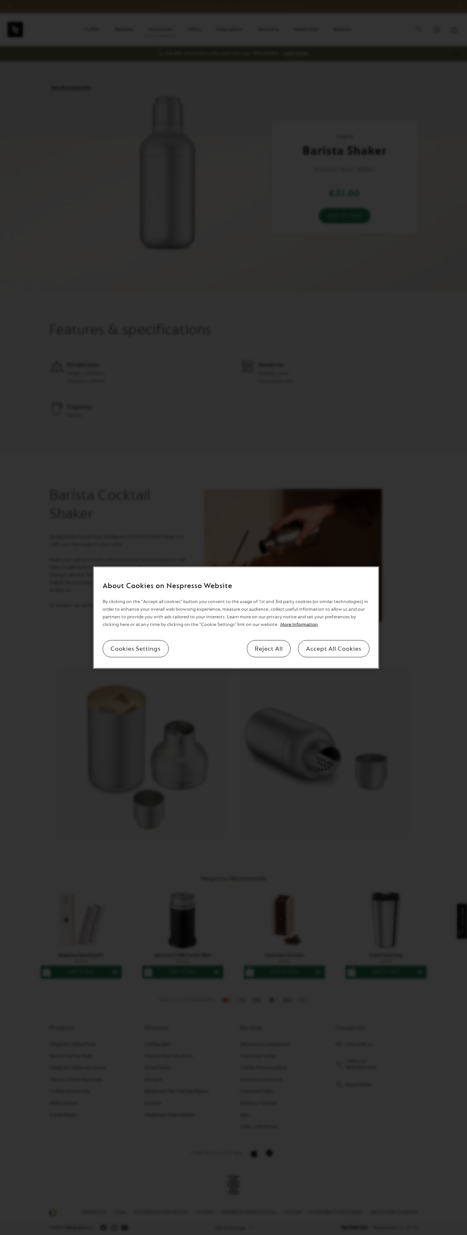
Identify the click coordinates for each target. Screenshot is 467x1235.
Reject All (269, 649)
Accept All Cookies (334, 649)
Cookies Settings (136, 649)
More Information (299, 624)
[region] (236, 617)
